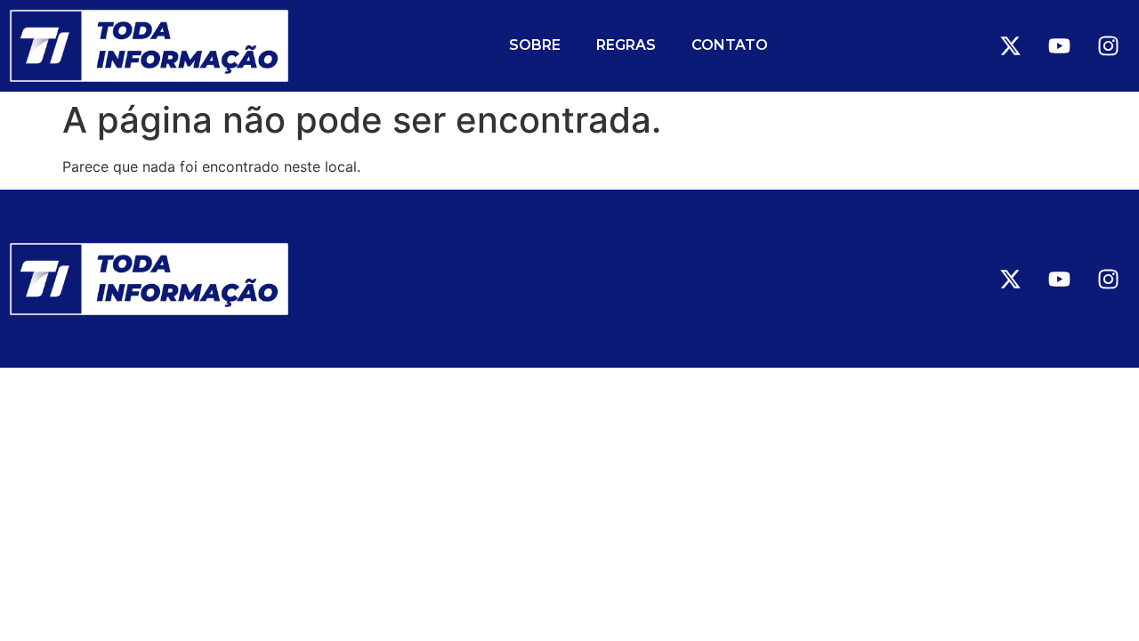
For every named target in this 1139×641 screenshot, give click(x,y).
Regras (626, 45)
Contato (729, 45)
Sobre (535, 45)
